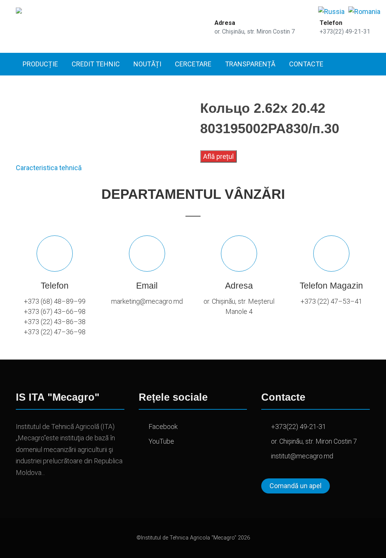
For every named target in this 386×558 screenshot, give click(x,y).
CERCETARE (193, 64)
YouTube (161, 441)
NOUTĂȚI (147, 64)
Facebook (163, 426)
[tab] (49, 168)
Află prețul (218, 156)
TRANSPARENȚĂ (250, 64)
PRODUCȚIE (40, 64)
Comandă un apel (296, 486)
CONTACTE (306, 64)
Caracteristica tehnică (49, 168)
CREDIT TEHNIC (96, 64)
